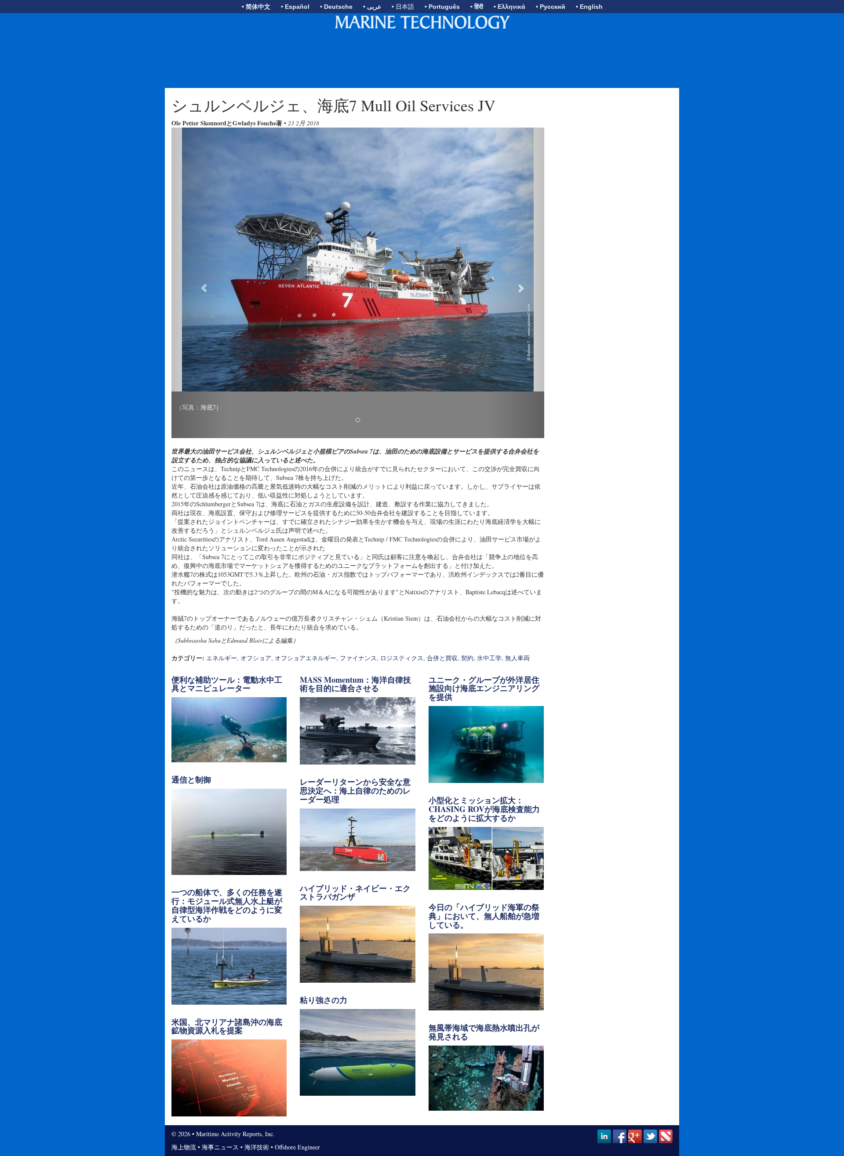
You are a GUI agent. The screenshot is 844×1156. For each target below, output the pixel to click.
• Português (442, 6)
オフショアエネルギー (305, 658)
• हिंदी (476, 6)
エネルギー (221, 658)
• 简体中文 (256, 6)
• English (589, 6)
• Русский (550, 6)
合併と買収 (442, 658)
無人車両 (517, 658)
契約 (467, 658)
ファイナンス (358, 658)
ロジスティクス (401, 658)
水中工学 (489, 658)
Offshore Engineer (297, 1147)
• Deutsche (336, 6)
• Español (295, 6)
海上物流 (183, 1147)
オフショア (255, 658)
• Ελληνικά (509, 6)
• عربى (372, 6)
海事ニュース (220, 1147)
